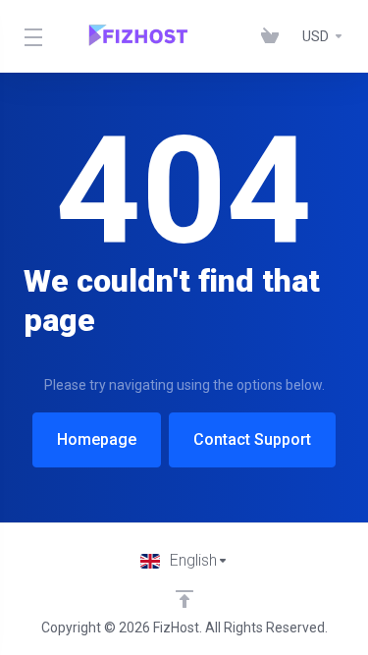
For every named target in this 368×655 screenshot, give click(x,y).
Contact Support (252, 439)
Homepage (96, 439)
